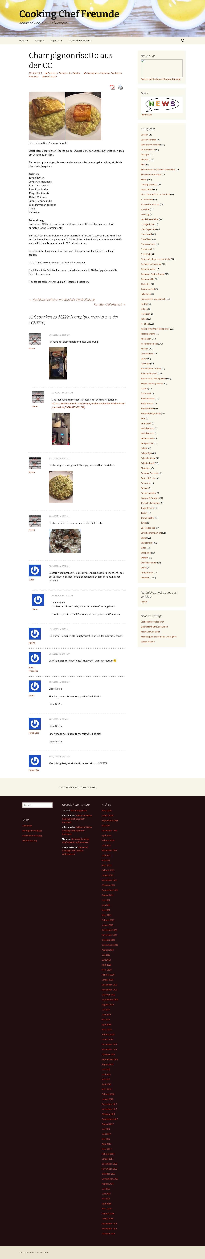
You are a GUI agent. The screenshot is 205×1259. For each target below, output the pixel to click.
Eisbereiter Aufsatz (150, 204)
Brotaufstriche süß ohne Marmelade (158, 169)
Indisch (144, 308)
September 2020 (110, 944)
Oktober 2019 (108, 994)
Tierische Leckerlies (150, 502)
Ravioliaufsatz (147, 428)
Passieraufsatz (148, 398)
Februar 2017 (108, 1153)
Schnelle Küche (148, 458)
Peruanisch (146, 423)
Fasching (145, 214)
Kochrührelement (149, 343)
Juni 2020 (106, 959)
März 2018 (106, 1089)
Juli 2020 (106, 954)
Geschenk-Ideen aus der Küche (156, 259)
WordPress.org (29, 840)
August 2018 (108, 1064)
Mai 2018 (106, 1079)
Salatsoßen (146, 453)
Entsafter (145, 209)
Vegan (144, 537)
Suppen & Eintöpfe (150, 498)
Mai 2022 (106, 860)
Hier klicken (146, 114)
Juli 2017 (106, 1129)
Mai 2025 (106, 825)
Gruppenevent (148, 289)
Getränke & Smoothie (151, 264)
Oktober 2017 (108, 1114)
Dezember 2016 (109, 1163)
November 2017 (109, 1109)
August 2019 (108, 1004)
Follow (144, 601)
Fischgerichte (147, 224)
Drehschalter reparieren (152, 621)
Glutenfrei (146, 284)
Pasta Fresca (147, 403)
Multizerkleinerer (149, 373)
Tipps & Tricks (147, 507)
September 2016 (110, 1178)
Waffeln (144, 557)
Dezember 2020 (109, 929)
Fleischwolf (146, 234)
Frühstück (145, 254)
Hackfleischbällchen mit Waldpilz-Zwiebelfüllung (62, 299)
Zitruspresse (147, 572)
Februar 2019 (108, 1034)
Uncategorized (148, 527)
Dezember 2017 (109, 1104)
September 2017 (110, 1119)
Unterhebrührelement (151, 532)
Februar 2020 (108, 974)
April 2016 (106, 1203)
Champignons (92, 73)
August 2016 (108, 1183)
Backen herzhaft (148, 139)
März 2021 (106, 915)
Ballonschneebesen (150, 144)
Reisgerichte (65, 73)
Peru (143, 418)
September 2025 (110, 820)
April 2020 (106, 964)
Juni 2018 (106, 1074)
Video (143, 547)
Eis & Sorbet (147, 199)
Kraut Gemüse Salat (150, 631)
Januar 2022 (107, 875)
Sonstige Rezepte (149, 473)
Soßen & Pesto (148, 478)
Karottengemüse (79, 810)
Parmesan (105, 73)
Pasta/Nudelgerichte (151, 413)
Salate (144, 448)
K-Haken (145, 323)
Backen (144, 134)
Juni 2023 (106, 845)
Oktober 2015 (108, 1233)
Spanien (145, 488)
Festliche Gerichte (150, 219)
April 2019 (106, 1024)
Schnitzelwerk (148, 463)
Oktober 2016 (108, 1173)
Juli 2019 (106, 1009)
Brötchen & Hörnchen (151, 174)
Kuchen (144, 348)
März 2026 (106, 810)
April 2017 (106, 1143)
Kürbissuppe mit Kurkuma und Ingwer (158, 636)
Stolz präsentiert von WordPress (35, 1252)
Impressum (56, 40)
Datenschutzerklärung (80, 40)
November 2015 (109, 1228)
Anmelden (27, 825)
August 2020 (108, 949)
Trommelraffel (147, 517)
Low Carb (145, 363)
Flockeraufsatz (148, 244)
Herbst (144, 303)
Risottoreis (116, 73)
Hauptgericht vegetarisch (153, 298)
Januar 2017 (107, 1158)
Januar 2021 (107, 925)
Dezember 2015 (109, 1223)
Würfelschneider (149, 562)
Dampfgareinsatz (149, 184)
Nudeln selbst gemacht (152, 383)
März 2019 (106, 1029)
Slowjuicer (146, 468)
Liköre (144, 358)
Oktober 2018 (108, 1054)
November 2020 (109, 934)
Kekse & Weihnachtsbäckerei (155, 328)
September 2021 (110, 890)
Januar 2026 (107, 815)
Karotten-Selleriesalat (110, 304)
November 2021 (109, 880)
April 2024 (106, 835)
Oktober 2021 (108, 885)
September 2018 (110, 1059)
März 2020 (106, 969)
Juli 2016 (106, 1188)
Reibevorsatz (147, 438)
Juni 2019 (106, 1014)
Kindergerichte (148, 333)
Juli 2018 (106, 1069)
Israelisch (145, 313)
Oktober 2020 (108, 939)
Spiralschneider (148, 493)
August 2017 (108, 1124)
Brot (143, 164)
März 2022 (106, 865)
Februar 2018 (108, 1094)
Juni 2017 (106, 1134)
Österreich (146, 393)
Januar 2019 (107, 1039)
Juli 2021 (106, 900)
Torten (144, 512)
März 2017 (106, 1148)
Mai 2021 (106, 910)
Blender (144, 159)
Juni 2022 (106, 855)
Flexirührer (53, 73)
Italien (144, 318)
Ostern (144, 388)
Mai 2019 (106, 1019)
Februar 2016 (108, 1213)
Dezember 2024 (109, 830)
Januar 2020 (107, 979)
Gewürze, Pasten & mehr (153, 274)
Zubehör (76, 73)
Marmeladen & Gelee (151, 368)
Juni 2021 (106, 905)
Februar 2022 (108, 870)
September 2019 (110, 999)
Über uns (23, 40)
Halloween (146, 293)
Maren (32, 348)
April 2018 (106, 1084)
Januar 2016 (107, 1218)
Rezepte (39, 40)
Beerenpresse (148, 149)
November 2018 (109, 1049)
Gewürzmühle (147, 279)
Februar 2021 (108, 920)
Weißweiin (34, 76)
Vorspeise (146, 552)
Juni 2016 (106, 1193)
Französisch (146, 249)
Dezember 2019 (109, 984)
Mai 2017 (106, 1138)
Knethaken (146, 338)
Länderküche (147, 353)
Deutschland (147, 189)
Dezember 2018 (109, 1044)
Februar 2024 (108, 840)
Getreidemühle (148, 269)
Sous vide (145, 483)
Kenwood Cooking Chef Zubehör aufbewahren (75, 850)
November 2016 (109, 1168)
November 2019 (109, 989)
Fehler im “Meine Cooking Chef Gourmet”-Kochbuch (77, 819)
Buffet (144, 179)
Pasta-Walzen (147, 408)
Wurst (144, 567)
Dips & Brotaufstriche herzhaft (155, 194)
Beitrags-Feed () (32, 830)
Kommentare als (32, 835)
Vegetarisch (146, 542)
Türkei (144, 522)
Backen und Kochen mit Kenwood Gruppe (160, 79)
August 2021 (108, 895)
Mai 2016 (106, 1198)
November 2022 (109, 850)
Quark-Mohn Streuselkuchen (154, 626)
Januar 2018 (107, 1099)
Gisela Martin (50, 76)
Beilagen (145, 154)
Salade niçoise (148, 641)
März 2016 (106, 1208)
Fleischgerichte (148, 229)
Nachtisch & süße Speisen (153, 378)
